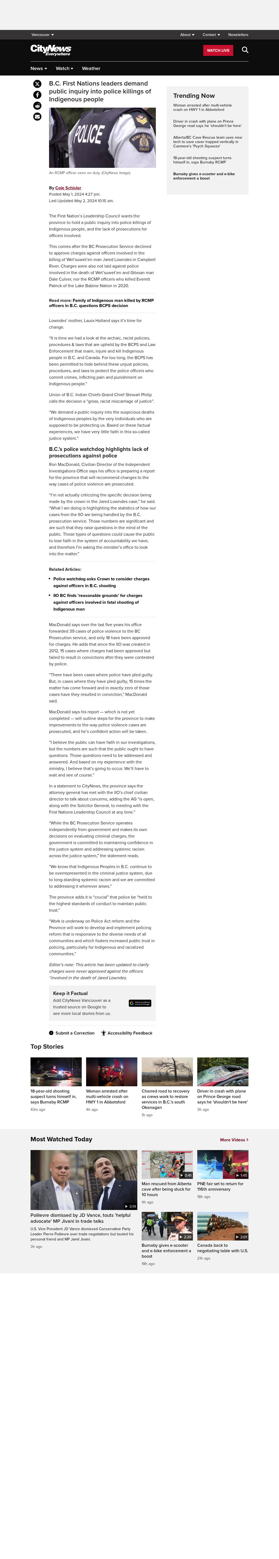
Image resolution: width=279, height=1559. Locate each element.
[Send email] (37, 117)
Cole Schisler (68, 188)
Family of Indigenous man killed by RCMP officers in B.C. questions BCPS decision (101, 303)
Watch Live (218, 50)
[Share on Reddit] (37, 106)
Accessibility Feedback (130, 1033)
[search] (245, 50)
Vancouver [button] (41, 34)
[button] (187, 35)
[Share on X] (37, 84)
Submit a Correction (75, 1033)
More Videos (232, 1140)
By (65, 188)
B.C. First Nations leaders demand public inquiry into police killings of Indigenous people (100, 91)
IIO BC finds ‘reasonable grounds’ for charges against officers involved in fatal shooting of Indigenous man (97, 602)
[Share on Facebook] (37, 95)
